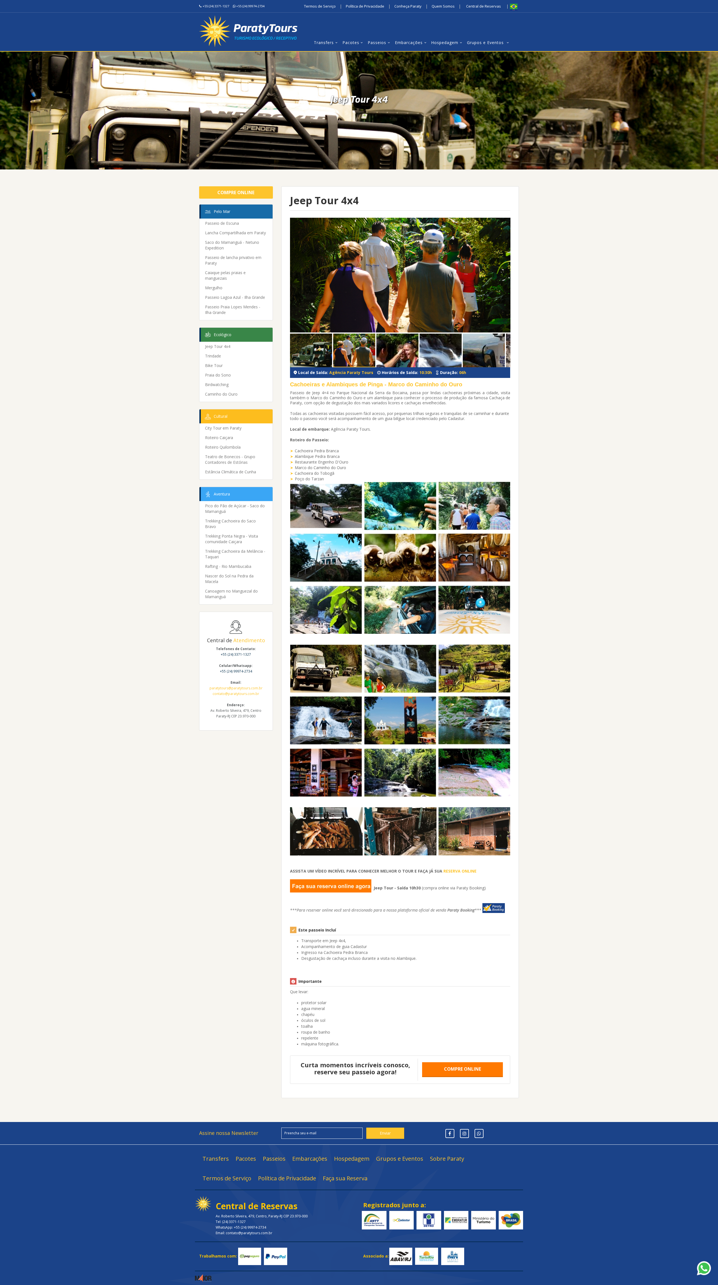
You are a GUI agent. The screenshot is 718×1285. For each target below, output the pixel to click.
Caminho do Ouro (221, 394)
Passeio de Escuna (222, 223)
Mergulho (213, 287)
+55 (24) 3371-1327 (215, 6)
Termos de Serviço (320, 6)
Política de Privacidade (365, 6)
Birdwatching (217, 384)
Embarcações (409, 42)
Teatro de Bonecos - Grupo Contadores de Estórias (230, 459)
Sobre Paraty (447, 1158)
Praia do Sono (218, 375)
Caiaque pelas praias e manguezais (225, 275)
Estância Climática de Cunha (230, 471)
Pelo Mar (222, 211)
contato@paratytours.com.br (236, 693)
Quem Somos (443, 6)
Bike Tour (214, 365)
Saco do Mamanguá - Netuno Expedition (232, 245)
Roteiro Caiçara (219, 437)
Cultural (220, 416)
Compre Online (235, 192)
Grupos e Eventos (486, 42)
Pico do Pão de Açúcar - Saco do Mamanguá (235, 508)
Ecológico (222, 334)
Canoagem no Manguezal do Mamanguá (231, 593)
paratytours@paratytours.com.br (236, 688)
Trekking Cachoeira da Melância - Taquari (235, 554)
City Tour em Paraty (223, 428)
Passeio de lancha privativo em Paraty (233, 260)
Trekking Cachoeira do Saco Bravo (230, 523)
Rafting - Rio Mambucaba (228, 566)
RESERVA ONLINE (460, 871)
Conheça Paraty (408, 6)
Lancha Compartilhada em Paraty (235, 232)
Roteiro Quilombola (223, 447)
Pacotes (350, 42)
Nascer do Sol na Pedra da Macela (229, 578)
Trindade (213, 356)
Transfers (324, 42)
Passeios (377, 42)
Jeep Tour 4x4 (217, 346)
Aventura (222, 494)
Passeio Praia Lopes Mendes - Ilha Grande (232, 309)
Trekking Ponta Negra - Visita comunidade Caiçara (231, 538)
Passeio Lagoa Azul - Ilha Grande (235, 297)
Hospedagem (444, 42)
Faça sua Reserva (345, 1178)
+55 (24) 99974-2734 (250, 6)
